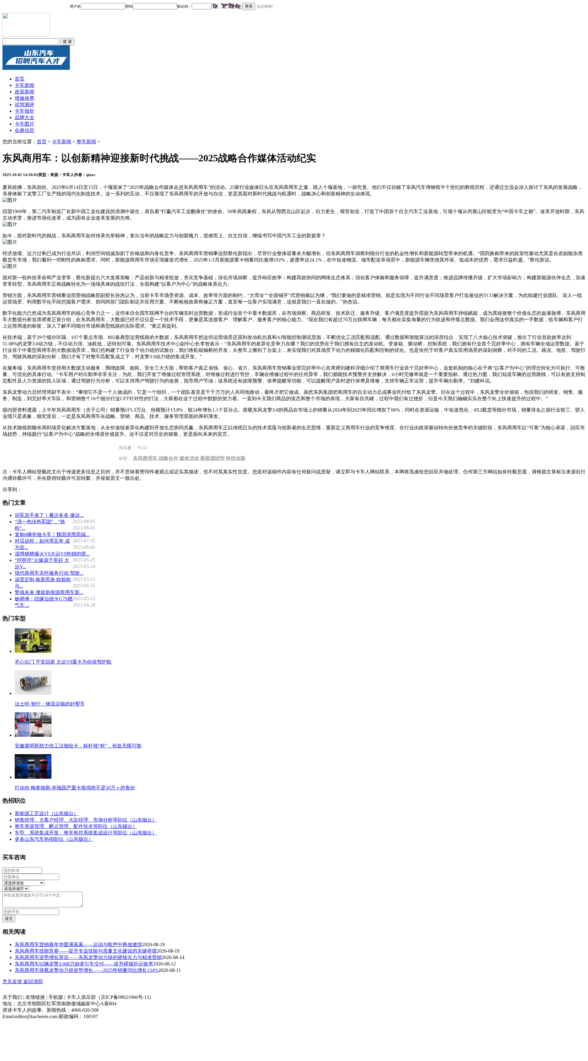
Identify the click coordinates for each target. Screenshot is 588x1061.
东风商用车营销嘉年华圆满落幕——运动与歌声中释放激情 (78, 944)
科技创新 (236, 458)
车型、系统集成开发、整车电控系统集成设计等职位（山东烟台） (86, 832)
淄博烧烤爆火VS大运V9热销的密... (52, 553)
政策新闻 (24, 91)
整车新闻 (86, 141)
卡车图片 (24, 123)
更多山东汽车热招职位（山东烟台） (54, 839)
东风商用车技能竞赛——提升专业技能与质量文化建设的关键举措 (86, 951)
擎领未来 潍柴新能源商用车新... (49, 592)
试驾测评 (24, 104)
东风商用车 (145, 458)
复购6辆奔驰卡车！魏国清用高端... (52, 534)
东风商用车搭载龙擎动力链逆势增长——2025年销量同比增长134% (86, 970)
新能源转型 (212, 458)
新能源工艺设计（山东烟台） (46, 813)
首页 (19, 78)
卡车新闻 (24, 85)
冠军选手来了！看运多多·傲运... (49, 515)
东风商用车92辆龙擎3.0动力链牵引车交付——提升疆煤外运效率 (84, 963)
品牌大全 (24, 117)
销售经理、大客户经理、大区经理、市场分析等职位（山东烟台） (86, 819)
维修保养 (24, 98)
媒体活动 (189, 458)
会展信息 (24, 130)
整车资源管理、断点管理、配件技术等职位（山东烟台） (76, 826)
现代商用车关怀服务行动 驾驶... (49, 573)
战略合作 (168, 458)
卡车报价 (24, 111)
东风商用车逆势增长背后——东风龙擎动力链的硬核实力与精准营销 (88, 957)
